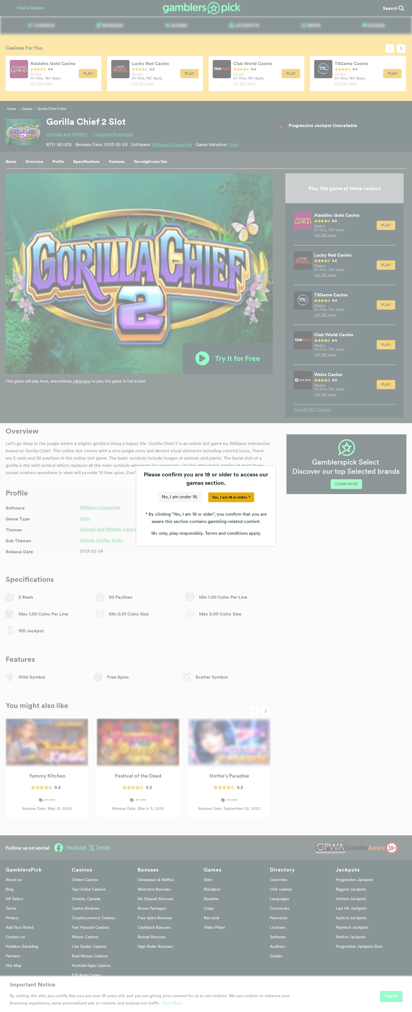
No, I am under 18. (180, 497)
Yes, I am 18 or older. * (231, 497)
